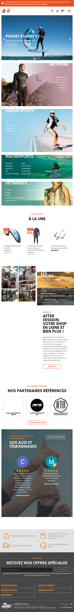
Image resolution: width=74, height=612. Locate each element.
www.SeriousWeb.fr (66, 607)
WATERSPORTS (9, 590)
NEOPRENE (6, 595)
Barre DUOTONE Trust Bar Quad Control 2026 (59, 247)
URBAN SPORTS (46, 590)
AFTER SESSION (9, 585)
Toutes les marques (37, 423)
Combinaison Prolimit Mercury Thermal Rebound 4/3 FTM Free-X (36, 248)
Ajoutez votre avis (55, 437)
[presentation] (3, 37)
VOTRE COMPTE (46, 585)
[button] (32, 59)
